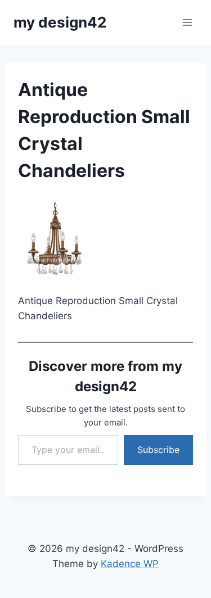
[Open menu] (187, 22)
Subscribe (158, 449)
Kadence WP (130, 563)
